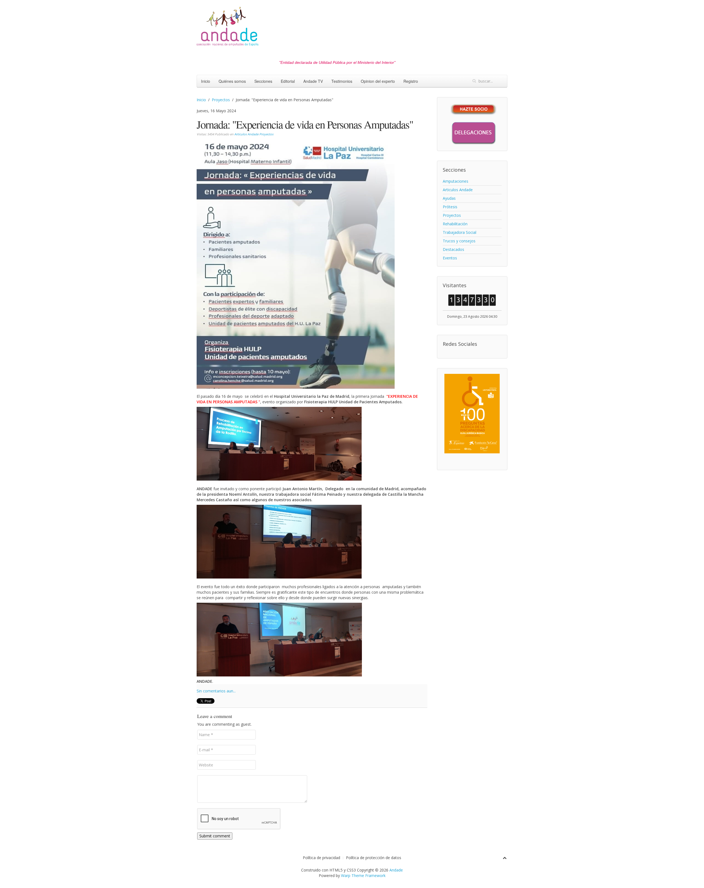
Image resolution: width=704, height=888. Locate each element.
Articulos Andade (246, 134)
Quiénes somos (232, 81)
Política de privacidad (321, 857)
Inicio (205, 81)
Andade (396, 870)
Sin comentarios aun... (216, 691)
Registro (410, 81)
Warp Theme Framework (363, 875)
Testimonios (341, 81)
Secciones (263, 81)
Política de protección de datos (373, 857)
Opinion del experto (378, 81)
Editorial (288, 81)
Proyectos (221, 99)
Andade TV (313, 81)
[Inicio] (227, 28)
